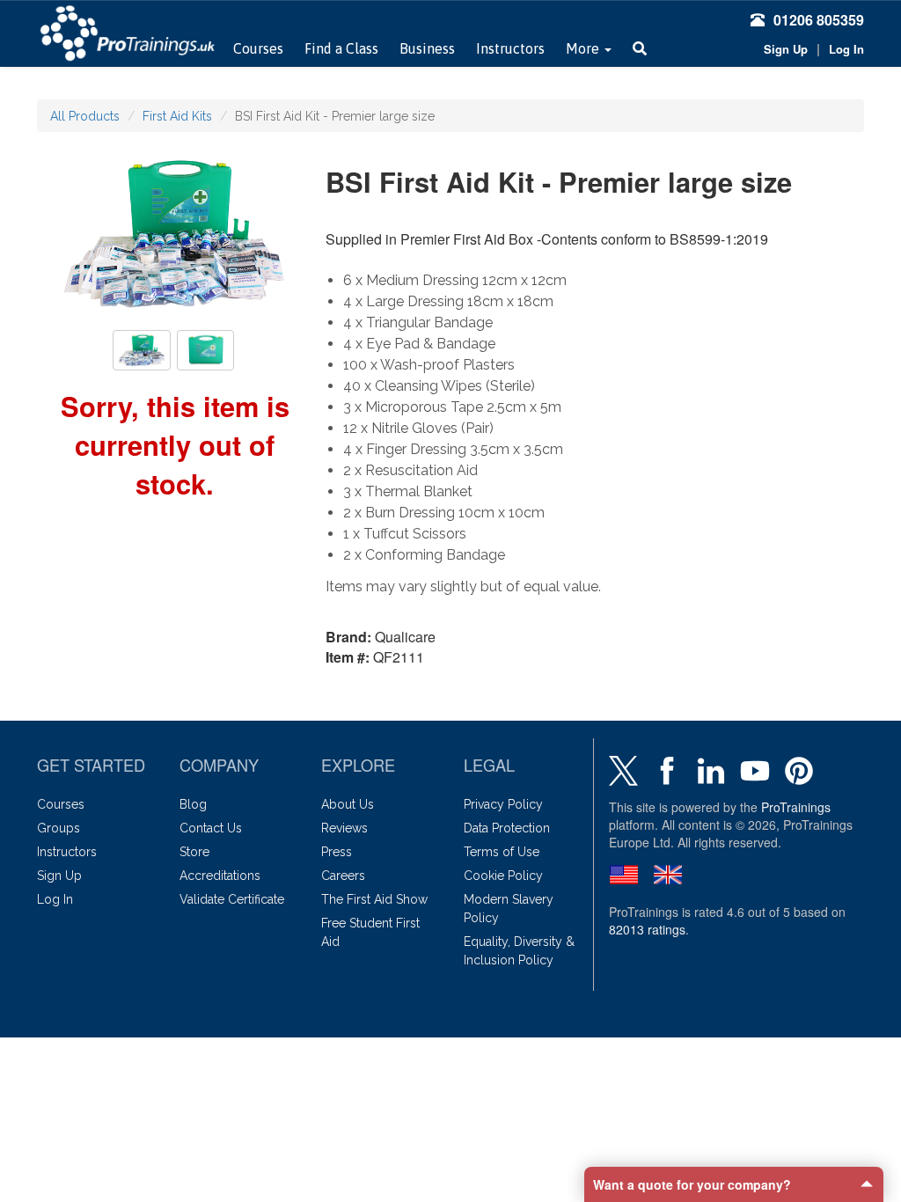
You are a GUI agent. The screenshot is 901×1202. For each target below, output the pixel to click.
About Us (347, 804)
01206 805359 (818, 20)
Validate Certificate (231, 899)
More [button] (584, 48)
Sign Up (786, 48)
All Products (85, 116)
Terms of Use (501, 852)
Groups (58, 828)
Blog (193, 804)
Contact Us (210, 828)
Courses (258, 48)
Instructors (510, 48)
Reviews (344, 828)
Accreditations (219, 876)
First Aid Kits (177, 116)
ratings (647, 929)
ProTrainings (796, 807)
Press (336, 852)
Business (427, 48)
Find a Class (341, 48)
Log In (846, 48)
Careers (343, 876)
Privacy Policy (503, 804)
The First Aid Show (374, 899)
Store (194, 852)
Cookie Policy (503, 876)
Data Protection (507, 828)
